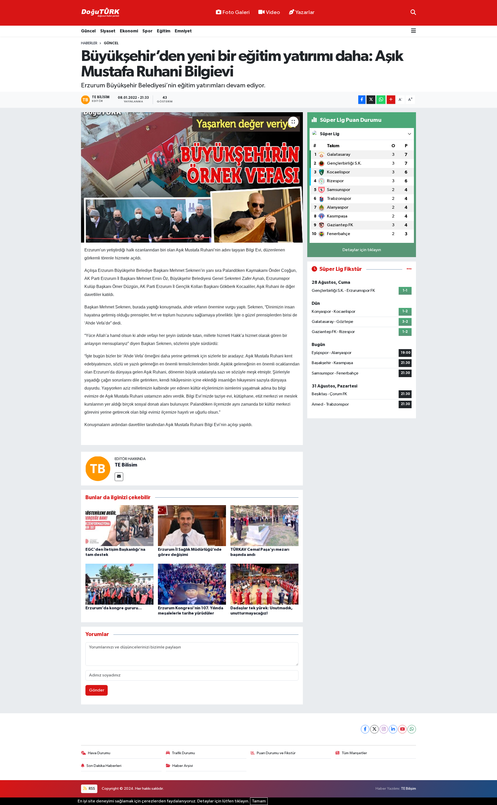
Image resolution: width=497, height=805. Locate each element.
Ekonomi (129, 31)
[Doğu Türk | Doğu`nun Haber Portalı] (100, 13)
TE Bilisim (126, 465)
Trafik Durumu (183, 753)
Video (273, 12)
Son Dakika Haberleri (103, 766)
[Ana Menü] (413, 31)
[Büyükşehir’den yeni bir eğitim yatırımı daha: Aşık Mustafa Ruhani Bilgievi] (192, 177)
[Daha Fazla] (391, 99)
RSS (91, 788)
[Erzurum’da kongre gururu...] (119, 584)
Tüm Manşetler (354, 753)
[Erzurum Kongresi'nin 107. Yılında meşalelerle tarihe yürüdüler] (192, 584)
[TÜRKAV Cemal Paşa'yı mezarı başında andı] (264, 525)
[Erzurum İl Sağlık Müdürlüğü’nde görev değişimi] (192, 525)
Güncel (88, 31)
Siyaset (107, 31)
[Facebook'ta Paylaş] (362, 99)
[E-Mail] (119, 476)
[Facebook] (365, 729)
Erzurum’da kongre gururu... (113, 608)
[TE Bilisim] (97, 468)
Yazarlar (305, 12)
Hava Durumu (99, 753)
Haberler (89, 43)
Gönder (96, 690)
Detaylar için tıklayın (361, 250)
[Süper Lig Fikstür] (409, 269)
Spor (147, 31)
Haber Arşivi (182, 766)
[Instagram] (383, 729)
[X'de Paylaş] (371, 99)
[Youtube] (402, 729)
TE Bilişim (408, 788)
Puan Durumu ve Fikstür (276, 753)
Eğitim (163, 31)
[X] (374, 729)
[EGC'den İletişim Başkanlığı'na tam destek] (119, 525)
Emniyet (183, 31)
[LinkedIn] (393, 729)
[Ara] (413, 13)
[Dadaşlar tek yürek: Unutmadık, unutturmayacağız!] (264, 584)
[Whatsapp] (411, 729)
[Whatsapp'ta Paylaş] (380, 99)
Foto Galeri (236, 12)
